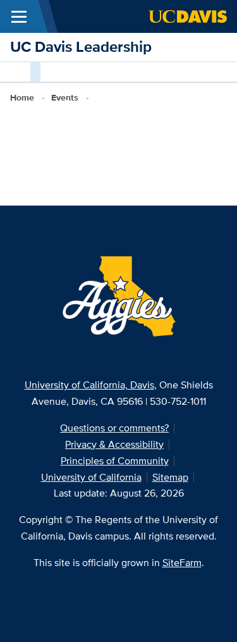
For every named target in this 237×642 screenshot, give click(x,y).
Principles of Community (115, 461)
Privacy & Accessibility (114, 444)
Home (22, 97)
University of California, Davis (89, 385)
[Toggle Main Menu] (19, 16)
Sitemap (170, 477)
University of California (91, 477)
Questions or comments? (114, 428)
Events (64, 97)
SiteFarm (182, 562)
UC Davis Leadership (81, 46)
